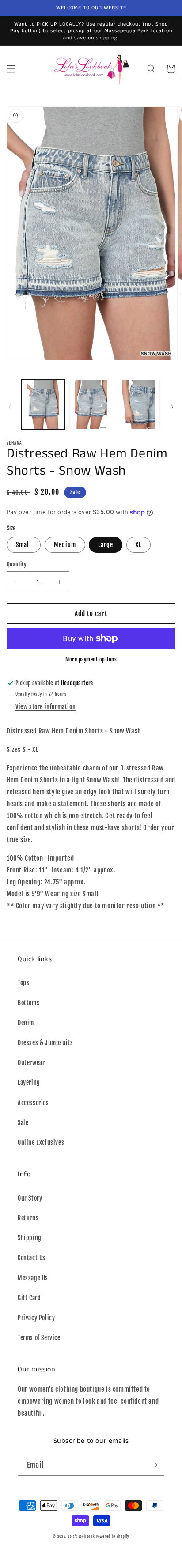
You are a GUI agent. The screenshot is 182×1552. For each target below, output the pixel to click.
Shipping (30, 1238)
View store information (45, 706)
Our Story (30, 1198)
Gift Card (29, 1298)
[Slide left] (9, 406)
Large (105, 544)
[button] (11, 69)
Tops (23, 982)
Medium (65, 544)
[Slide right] (172, 406)
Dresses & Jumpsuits (45, 1042)
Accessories (33, 1102)
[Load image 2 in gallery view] (91, 404)
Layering (29, 1082)
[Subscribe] (154, 1465)
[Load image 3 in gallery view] (138, 404)
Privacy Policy (36, 1318)
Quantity (17, 564)
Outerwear (31, 1062)
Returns (28, 1218)
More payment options (91, 659)
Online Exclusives (41, 1142)
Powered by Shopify (112, 1536)
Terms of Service (39, 1337)
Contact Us (32, 1257)
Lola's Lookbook (81, 1536)
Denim (26, 1023)
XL (138, 544)
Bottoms (28, 1003)
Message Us (33, 1278)
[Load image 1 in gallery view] (43, 404)
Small (23, 544)
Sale (23, 1122)
